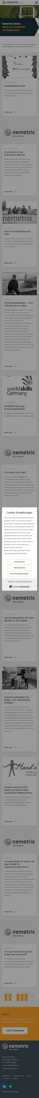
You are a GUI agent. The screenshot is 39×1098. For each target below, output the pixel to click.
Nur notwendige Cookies (19, 574)
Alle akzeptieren (19, 568)
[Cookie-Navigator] (19, 587)
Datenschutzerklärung (24, 581)
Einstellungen (19, 562)
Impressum (11, 581)
